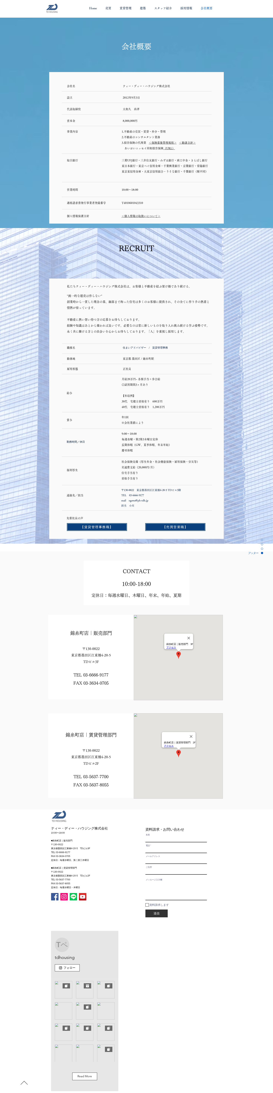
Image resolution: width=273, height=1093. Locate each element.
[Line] (73, 896)
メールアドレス (153, 856)
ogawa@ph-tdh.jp (138, 500)
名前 (148, 835)
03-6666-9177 (95, 675)
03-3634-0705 (96, 683)
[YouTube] (82, 896)
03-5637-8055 (96, 785)
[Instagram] (64, 896)
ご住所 (149, 867)
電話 (148, 846)
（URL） (169, 148)
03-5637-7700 (95, 777)
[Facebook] (54, 896)
